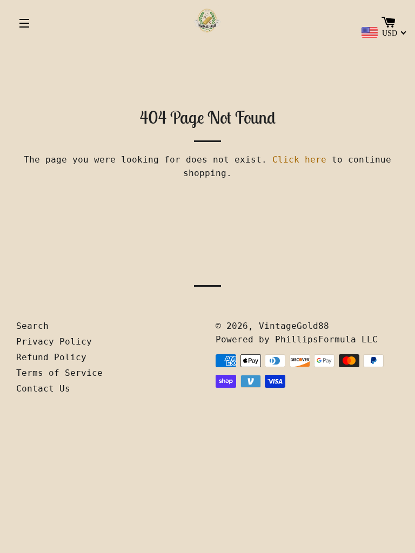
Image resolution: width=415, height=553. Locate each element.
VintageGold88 (294, 326)
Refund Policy (51, 357)
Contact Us (43, 388)
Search (32, 326)
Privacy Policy (54, 341)
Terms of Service (59, 373)
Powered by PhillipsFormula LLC (297, 339)
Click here (299, 159)
